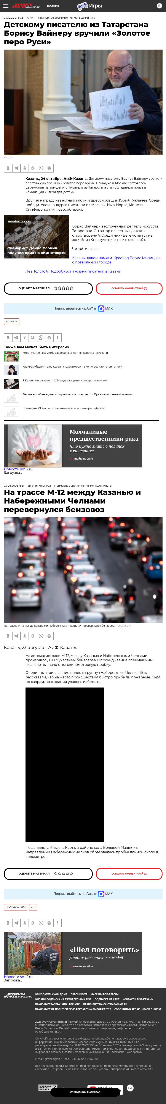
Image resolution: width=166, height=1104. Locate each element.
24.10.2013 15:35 (13, 17)
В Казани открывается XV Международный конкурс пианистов (64, 380)
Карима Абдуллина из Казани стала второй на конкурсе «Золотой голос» (72, 366)
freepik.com (123, 625)
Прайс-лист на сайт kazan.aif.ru (105, 1004)
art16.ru (8, 158)
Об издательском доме (51, 994)
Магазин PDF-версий (104, 994)
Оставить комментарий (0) (129, 288)
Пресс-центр (79, 994)
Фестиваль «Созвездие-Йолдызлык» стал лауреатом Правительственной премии (77, 394)
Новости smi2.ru (18, 469)
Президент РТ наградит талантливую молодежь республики (63, 408)
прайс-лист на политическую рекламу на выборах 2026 (73, 1009)
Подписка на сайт (107, 999)
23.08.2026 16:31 (14, 485)
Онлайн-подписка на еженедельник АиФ (63, 999)
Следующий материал (85, 1092)
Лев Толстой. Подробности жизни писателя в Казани (73, 271)
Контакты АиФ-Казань (138, 999)
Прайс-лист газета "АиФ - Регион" (57, 1004)
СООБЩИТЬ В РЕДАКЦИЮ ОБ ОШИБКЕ (137, 1009)
